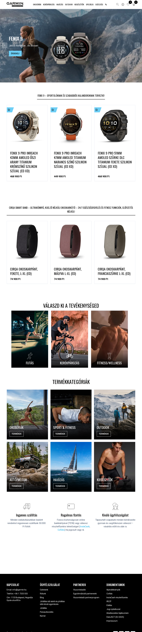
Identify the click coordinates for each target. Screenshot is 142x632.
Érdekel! (15, 53)
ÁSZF (108, 601)
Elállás (109, 605)
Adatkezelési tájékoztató (117, 613)
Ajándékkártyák (113, 590)
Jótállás (43, 608)
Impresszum (112, 621)
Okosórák (37, 4)
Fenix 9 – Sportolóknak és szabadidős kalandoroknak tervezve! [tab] (71, 95)
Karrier (43, 616)
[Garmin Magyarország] (15, 4)
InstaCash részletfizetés (117, 597)
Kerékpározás (48, 4)
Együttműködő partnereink (85, 594)
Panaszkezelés (46, 612)
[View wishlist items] (128, 4)
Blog (42, 597)
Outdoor (69, 4)
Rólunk (43, 594)
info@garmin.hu (19, 590)
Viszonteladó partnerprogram (86, 597)
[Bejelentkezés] (122, 4)
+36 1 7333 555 (21, 594)
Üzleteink (44, 590)
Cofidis (61, 530)
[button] (133, 4)
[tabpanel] (71, 147)
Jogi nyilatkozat (113, 609)
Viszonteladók (79, 590)
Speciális (89, 4)
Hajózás (59, 4)
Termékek (16, 434)
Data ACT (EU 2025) (115, 617)
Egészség (99, 4)
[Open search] (117, 4)
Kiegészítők (79, 4)
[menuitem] (37, 4)
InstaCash (85, 526)
